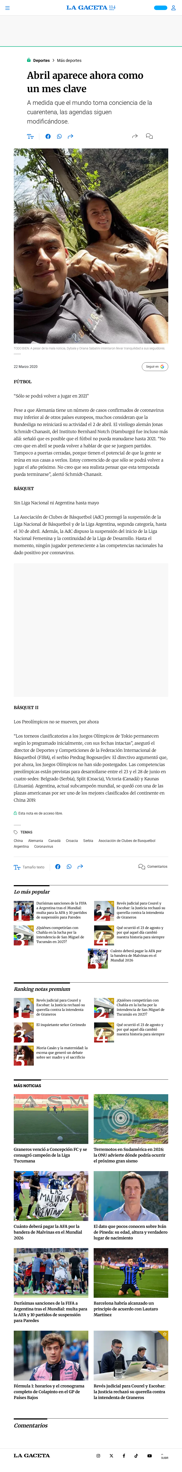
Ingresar (174, 7)
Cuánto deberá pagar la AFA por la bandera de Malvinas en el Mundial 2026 (136, 955)
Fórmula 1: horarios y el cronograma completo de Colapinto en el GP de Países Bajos (49, 1391)
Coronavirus (43, 846)
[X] (111, 1456)
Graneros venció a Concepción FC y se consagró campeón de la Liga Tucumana (50, 1155)
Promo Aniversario (160, 8)
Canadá (54, 841)
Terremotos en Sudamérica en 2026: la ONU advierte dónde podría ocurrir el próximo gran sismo (129, 1155)
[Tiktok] (136, 1456)
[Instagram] (98, 1456)
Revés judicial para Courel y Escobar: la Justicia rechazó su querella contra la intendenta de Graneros (129, 1391)
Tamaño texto (33, 867)
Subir (164, 1458)
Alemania (35, 841)
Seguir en (152, 366)
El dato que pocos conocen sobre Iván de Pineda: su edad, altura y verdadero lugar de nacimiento (131, 1232)
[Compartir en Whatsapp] (59, 137)
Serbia (88, 841)
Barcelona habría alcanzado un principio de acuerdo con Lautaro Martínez (126, 1309)
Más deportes (69, 60)
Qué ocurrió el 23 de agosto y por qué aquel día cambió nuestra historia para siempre (140, 932)
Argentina (21, 846)
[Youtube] (149, 1456)
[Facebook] (124, 1456)
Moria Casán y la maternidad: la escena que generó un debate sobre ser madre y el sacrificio (62, 1052)
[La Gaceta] (91, 8)
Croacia (72, 841)
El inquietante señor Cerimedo (61, 1025)
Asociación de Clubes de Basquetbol (127, 841)
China (18, 841)
